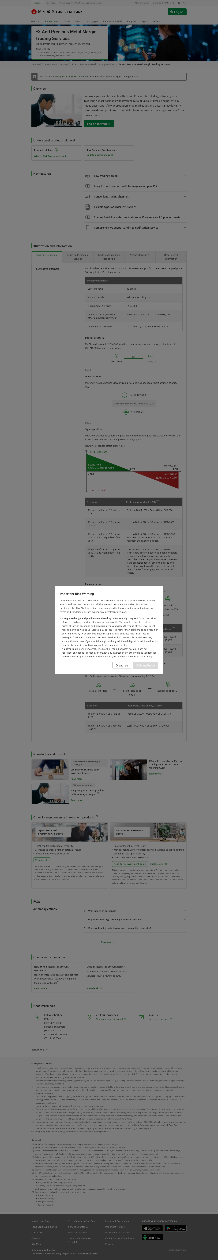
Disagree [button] (122, 665)
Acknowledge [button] (145, 665)
